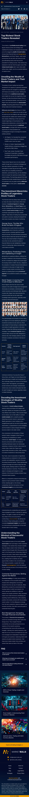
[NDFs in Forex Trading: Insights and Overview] (14, 680)
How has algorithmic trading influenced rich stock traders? (12, 664)
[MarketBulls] (7, 2)
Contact (21, 768)
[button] (19, 9)
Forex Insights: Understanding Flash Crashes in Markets (14, 714)
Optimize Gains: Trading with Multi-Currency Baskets (13, 737)
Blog (10, 770)
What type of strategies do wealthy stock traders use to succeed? (13, 659)
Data (10, 768)
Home (2, 32)
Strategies (9, 773)
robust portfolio (13, 518)
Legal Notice (21, 770)
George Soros (22, 54)
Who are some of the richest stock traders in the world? (13, 653)
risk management (11, 565)
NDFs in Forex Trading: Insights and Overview (13, 691)
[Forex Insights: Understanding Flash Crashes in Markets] (14, 703)
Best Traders (6, 32)
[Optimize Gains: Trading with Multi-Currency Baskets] (14, 726)
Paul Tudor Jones (8, 112)
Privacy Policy (20, 773)
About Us (20, 765)
